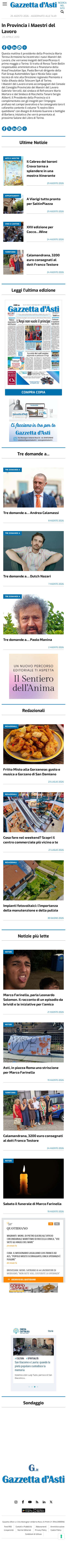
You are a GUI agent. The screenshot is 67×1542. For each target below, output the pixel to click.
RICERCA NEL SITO (62, 3)
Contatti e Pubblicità (24, 1527)
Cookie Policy (56, 1530)
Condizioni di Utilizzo (33, 1534)
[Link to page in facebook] (4, 47)
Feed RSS (8, 1527)
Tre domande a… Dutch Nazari (27, 576)
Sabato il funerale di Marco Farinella (32, 1204)
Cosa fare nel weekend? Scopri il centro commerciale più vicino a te (30, 839)
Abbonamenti (41, 1527)
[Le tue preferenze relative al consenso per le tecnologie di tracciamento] (61, 1536)
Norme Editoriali (25, 1530)
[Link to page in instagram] (16, 1502)
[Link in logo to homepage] (33, 1478)
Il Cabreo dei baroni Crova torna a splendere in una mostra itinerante (42, 168)
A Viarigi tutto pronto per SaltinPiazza (43, 201)
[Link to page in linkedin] (14, 47)
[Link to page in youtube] (30, 1502)
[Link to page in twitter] (9, 47)
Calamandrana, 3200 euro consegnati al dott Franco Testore (43, 259)
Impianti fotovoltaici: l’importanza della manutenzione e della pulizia (30, 907)
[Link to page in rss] (37, 1502)
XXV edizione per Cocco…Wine (40, 229)
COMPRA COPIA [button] (33, 392)
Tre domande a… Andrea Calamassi (31, 513)
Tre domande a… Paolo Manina (27, 639)
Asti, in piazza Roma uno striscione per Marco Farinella (31, 1070)
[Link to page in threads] (24, 47)
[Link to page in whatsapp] (19, 47)
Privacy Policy (41, 1530)
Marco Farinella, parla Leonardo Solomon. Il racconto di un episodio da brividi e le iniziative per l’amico (33, 999)
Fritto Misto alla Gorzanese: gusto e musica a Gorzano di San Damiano (31, 771)
